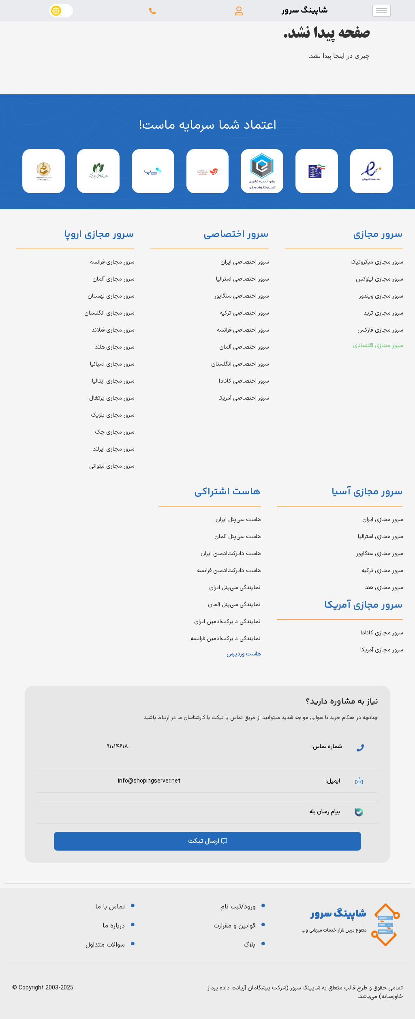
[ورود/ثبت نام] (263, 905)
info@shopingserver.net (149, 781)
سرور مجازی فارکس (380, 330)
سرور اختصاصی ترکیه (244, 313)
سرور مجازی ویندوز (381, 296)
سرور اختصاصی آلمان (244, 347)
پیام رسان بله (324, 812)
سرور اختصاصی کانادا (244, 381)
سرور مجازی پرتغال (111, 398)
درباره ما (114, 926)
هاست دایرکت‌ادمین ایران (231, 553)
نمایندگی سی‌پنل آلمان (234, 604)
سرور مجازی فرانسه (112, 262)
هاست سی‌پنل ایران (238, 519)
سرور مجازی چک (114, 432)
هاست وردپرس (244, 654)
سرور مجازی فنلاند (113, 330)
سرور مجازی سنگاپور (379, 553)
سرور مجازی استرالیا (380, 536)
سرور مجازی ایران (382, 519)
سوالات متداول (105, 945)
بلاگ (249, 945)
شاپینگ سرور (305, 10)
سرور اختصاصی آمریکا (243, 398)
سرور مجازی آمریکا (381, 650)
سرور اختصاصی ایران (244, 262)
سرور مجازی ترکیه (382, 570)
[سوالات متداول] (133, 943)
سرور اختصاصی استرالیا (242, 279)
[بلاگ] (263, 943)
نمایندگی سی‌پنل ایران (235, 587)
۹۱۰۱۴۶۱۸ (117, 746)
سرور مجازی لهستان (111, 296)
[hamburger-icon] (381, 11)
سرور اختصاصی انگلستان (240, 364)
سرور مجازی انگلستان (109, 313)
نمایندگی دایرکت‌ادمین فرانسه (225, 638)
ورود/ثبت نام (237, 907)
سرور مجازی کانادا (382, 633)
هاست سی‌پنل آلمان (237, 536)
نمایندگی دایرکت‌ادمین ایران (227, 621)
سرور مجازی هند (384, 587)
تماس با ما (110, 907)
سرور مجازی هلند (114, 347)
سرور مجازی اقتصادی (378, 345)
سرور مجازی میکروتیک (377, 262)
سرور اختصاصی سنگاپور (241, 296)
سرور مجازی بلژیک (112, 415)
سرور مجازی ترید (383, 313)
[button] (239, 10)
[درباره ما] (133, 924)
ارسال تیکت (203, 841)
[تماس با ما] (133, 905)
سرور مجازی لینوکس (379, 279)
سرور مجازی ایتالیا (113, 381)
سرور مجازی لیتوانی (111, 466)
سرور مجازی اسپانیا (112, 364)
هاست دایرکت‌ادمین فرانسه (229, 570)
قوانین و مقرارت (234, 926)
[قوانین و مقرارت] (263, 924)
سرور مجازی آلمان (113, 279)
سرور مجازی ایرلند (113, 449)
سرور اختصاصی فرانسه (243, 330)
